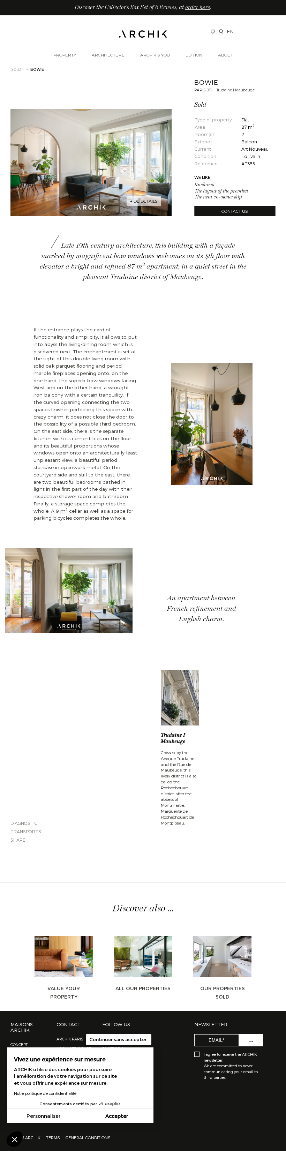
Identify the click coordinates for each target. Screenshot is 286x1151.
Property (64, 54)
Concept (19, 1044)
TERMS (53, 1137)
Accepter (116, 1116)
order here (197, 7)
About (225, 54)
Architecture (108, 54)
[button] (14, 1139)
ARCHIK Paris (70, 1039)
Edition (194, 54)
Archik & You (155, 54)
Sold (16, 69)
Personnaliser (44, 1116)
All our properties (143, 988)
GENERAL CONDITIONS (88, 1137)
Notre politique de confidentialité (45, 1093)
